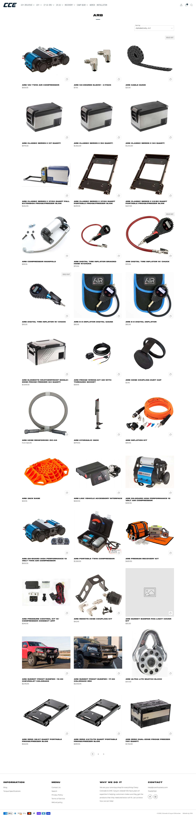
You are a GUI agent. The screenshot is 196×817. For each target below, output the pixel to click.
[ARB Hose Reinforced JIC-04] (46, 414)
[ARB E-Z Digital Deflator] (150, 295)
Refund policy (57, 802)
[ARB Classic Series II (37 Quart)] (46, 116)
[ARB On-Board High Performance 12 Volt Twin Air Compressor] (46, 532)
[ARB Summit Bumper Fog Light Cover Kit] (150, 592)
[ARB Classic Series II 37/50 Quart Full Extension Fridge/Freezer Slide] (46, 175)
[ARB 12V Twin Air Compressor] (46, 58)
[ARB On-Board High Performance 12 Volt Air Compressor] (150, 472)
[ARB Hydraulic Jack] (98, 414)
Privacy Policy (57, 795)
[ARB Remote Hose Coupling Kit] (98, 592)
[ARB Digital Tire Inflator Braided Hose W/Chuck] (98, 235)
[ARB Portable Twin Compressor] (98, 532)
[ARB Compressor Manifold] (46, 235)
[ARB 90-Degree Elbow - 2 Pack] (98, 58)
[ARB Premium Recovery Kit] (150, 532)
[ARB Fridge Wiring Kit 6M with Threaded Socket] (98, 353)
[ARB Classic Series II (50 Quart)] (98, 116)
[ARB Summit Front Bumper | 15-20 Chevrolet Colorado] (46, 652)
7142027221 (152, 791)
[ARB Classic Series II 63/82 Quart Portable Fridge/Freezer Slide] (150, 175)
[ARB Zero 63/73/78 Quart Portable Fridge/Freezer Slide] (98, 713)
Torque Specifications (11, 791)
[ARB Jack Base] (46, 472)
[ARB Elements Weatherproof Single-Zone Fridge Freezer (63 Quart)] (46, 353)
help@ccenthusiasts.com (158, 787)
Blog (5, 787)
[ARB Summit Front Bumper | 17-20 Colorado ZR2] (98, 652)
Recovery (69, 5)
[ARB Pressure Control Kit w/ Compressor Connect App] (46, 592)
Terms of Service (58, 799)
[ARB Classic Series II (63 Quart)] (150, 116)
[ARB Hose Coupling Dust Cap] (150, 353)
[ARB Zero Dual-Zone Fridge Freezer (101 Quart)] (150, 713)
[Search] (191, 5)
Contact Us (56, 787)
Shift (191, 813)
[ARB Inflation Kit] (150, 414)
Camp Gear (81, 5)
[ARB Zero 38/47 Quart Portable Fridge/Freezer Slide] (46, 713)
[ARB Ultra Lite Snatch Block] (150, 652)
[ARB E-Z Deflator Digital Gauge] (98, 295)
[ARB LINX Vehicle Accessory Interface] (98, 472)
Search (54, 791)
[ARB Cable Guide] (150, 58)
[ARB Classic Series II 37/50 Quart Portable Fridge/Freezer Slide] (98, 175)
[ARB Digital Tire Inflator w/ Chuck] (150, 235)
